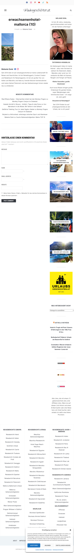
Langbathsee (61, 521)
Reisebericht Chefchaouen (37, 481)
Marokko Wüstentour (37, 471)
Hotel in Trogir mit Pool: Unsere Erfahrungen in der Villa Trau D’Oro (61, 330)
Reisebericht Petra (61, 444)
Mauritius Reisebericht (36, 440)
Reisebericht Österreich (12, 482)
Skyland (5, 114)
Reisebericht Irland (12, 434)
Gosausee (61, 513)
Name (3, 168)
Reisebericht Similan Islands (61, 469)
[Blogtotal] (61, 375)
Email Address (6, 176)
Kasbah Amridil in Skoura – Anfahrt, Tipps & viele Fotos (22, 104)
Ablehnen (48, 545)
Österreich (62, 71)
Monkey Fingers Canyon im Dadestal (24, 101)
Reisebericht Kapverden (37, 499)
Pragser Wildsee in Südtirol (12, 509)
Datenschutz (48, 549)
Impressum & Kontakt (58, 549)
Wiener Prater (12, 502)
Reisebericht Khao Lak (61, 461)
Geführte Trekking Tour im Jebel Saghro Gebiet (18, 109)
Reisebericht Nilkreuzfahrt (37, 454)
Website (4, 185)
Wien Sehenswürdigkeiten (12, 506)
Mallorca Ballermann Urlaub (12, 486)
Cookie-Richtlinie (39, 549)
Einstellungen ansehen (63, 545)
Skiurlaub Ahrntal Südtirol (37, 516)
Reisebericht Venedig (12, 442)
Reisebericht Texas (61, 496)
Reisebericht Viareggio (12, 463)
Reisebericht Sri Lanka (61, 454)
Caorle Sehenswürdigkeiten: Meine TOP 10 (30, 117)
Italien (69, 71)
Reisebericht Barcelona (12, 478)
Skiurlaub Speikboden (37, 513)
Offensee (62, 510)
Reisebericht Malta (12, 471)
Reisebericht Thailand (61, 457)
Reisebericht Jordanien (61, 440)
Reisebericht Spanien (12, 474)
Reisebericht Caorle (12, 449)
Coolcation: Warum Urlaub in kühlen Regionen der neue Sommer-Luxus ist (61, 347)
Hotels (69, 90)
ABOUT (15, 541)
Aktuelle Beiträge (62, 323)
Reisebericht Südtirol (12, 467)
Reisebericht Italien (12, 438)
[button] (70, 530)
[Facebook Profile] (15, 69)
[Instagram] (18, 69)
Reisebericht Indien (61, 436)
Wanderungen (61, 92)
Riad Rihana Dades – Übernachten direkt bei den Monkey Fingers (24, 99)
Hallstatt (62, 517)
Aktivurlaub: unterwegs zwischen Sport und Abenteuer (28, 114)
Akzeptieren (34, 545)
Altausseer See (62, 525)
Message (4, 149)
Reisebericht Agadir (37, 462)
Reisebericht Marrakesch (37, 485)
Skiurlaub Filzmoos (37, 520)
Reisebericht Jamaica (61, 479)
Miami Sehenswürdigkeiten (62, 488)
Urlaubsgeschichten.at (37, 10)
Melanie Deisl (27, 29)
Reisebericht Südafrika (37, 503)
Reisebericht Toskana (12, 453)
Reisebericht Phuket (61, 465)
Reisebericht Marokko (37, 458)
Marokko (55, 73)
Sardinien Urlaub (12, 446)
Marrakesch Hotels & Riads (37, 489)
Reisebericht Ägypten (37, 450)
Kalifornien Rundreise (61, 492)
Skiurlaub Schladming (37, 524)
